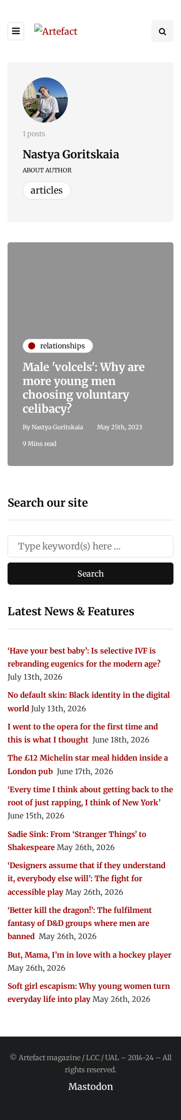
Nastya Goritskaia (71, 154)
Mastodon (90, 1086)
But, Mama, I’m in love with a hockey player (89, 955)
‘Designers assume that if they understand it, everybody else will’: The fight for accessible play (86, 879)
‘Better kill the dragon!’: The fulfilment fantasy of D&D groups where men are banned (80, 923)
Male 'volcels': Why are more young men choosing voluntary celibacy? (84, 388)
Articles (47, 190)
